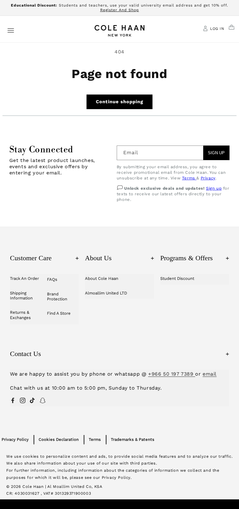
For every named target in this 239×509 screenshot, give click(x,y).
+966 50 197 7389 (171, 374)
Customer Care (44, 258)
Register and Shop (119, 10)
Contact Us (119, 354)
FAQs (52, 279)
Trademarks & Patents (132, 439)
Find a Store (59, 313)
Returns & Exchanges (20, 315)
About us (119, 258)
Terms (189, 178)
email (210, 374)
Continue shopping (119, 101)
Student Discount (177, 278)
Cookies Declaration (59, 439)
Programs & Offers (194, 258)
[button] (11, 30)
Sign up (214, 188)
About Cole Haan (101, 278)
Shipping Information (21, 295)
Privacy (208, 178)
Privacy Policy (15, 439)
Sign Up (216, 152)
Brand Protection (57, 296)
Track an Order (24, 278)
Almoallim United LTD (106, 293)
